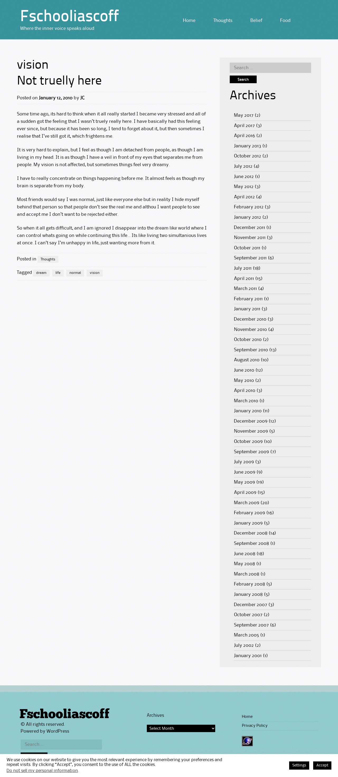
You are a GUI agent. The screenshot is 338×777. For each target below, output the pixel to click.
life (57, 272)
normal (75, 272)
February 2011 (248, 299)
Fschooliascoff (69, 17)
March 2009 (246, 503)
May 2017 (243, 115)
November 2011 (250, 238)
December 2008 (250, 533)
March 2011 (245, 289)
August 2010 (247, 360)
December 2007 (250, 605)
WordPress (57, 731)
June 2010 (244, 370)
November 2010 (250, 329)
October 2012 (247, 156)
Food (285, 20)
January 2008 (248, 594)
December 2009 (250, 421)
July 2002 (244, 645)
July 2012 (243, 166)
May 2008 (244, 564)
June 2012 (244, 177)
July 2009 (244, 462)
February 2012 (249, 207)
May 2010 (244, 380)
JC (82, 98)
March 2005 (246, 635)
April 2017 (244, 126)
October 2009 (248, 441)
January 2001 (248, 656)
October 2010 (248, 340)
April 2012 (244, 197)
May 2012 (243, 187)
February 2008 (249, 584)
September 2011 (250, 258)
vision (95, 272)
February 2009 (249, 513)
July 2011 (243, 268)
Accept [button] (322, 765)
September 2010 (251, 350)
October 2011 (247, 248)
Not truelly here (59, 81)
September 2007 (251, 625)
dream (41, 272)
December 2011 (249, 228)
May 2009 (244, 482)
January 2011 (247, 309)
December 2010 (250, 319)
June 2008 (244, 554)
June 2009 (244, 472)
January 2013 (247, 146)
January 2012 (247, 217)
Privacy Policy (254, 726)
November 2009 (251, 431)
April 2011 (244, 279)
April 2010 (244, 390)
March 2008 (246, 574)
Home (189, 20)
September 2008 (251, 543)
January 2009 (248, 523)
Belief (256, 20)
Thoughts (222, 20)
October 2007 (248, 615)
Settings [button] (299, 765)
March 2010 (246, 401)
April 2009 (245, 492)
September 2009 (251, 452)
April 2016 (244, 136)
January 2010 (248, 411)
